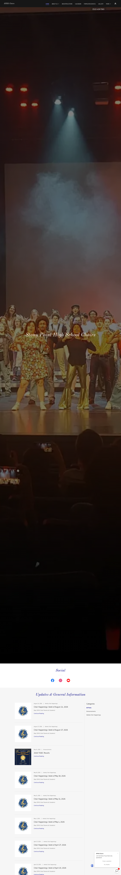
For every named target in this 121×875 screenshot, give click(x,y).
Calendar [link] (78, 4)
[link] (9, 3)
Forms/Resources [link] (90, 4)
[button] (55, 4)
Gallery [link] (100, 4)
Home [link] (47, 4)
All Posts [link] (88, 707)
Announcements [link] (91, 711)
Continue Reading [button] (39, 713)
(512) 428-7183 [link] (98, 9)
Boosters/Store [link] (67, 4)
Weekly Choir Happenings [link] (93, 715)
